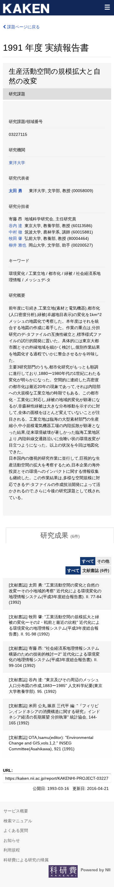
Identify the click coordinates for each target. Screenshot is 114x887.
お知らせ (12, 840)
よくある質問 (16, 830)
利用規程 (12, 850)
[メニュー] (107, 7)
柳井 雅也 (17, 245)
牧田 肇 (15, 238)
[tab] (60, 535)
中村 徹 (15, 232)
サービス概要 (16, 811)
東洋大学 (17, 162)
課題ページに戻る (23, 26)
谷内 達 (15, 225)
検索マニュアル (18, 821)
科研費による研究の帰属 (26, 860)
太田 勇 (15, 190)
